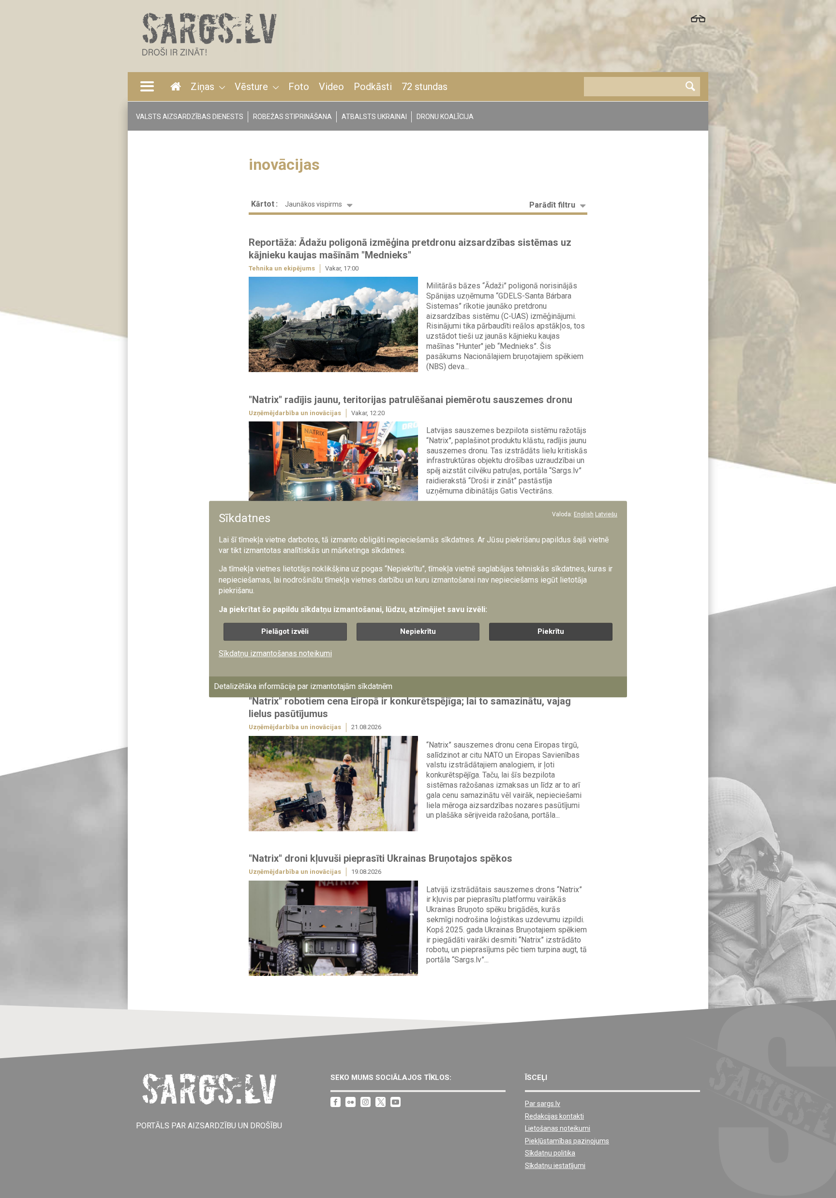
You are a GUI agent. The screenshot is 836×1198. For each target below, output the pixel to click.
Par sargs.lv (542, 1104)
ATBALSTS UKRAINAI (374, 116)
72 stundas (425, 86)
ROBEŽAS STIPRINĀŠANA (292, 116)
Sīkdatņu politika (550, 1153)
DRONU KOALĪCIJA (445, 116)
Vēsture (251, 86)
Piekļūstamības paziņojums (567, 1141)
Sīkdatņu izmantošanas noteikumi (275, 653)
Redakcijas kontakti (554, 1116)
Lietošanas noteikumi (557, 1128)
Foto (298, 86)
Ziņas (202, 86)
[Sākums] (208, 58)
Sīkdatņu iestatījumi (555, 1165)
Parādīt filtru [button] (552, 205)
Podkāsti (373, 86)
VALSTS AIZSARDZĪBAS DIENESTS (189, 116)
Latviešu (606, 514)
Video (331, 86)
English (584, 514)
